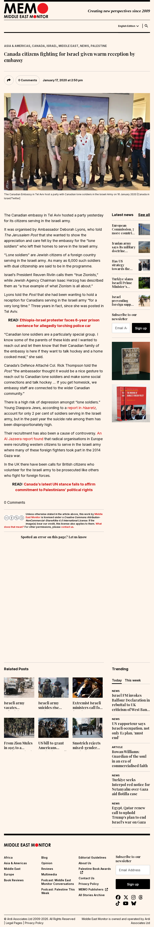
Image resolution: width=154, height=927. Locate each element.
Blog (44, 857)
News (84, 46)
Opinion (46, 863)
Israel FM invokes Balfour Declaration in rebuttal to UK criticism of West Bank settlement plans (131, 702)
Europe (9, 874)
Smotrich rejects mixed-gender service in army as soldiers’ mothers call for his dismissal (86, 746)
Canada (38, 46)
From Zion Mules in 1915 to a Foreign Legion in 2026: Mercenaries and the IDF (19, 746)
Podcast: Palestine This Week (58, 891)
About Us (85, 863)
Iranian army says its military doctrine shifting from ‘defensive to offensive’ (124, 247)
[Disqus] (54, 595)
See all (144, 215)
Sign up (141, 328)
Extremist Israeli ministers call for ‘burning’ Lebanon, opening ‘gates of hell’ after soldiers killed (88, 706)
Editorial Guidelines (92, 857)
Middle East (68, 46)
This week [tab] (133, 680)
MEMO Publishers (91, 889)
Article (117, 747)
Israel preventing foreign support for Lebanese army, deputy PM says (124, 301)
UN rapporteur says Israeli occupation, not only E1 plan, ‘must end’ (130, 730)
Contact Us (86, 878)
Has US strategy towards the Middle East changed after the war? (122, 265)
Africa (8, 857)
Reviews (47, 868)
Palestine (99, 46)
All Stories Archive (92, 895)
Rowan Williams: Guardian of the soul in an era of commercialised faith (130, 758)
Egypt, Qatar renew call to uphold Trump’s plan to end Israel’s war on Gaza (129, 815)
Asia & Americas (17, 46)
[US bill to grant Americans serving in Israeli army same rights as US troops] (53, 728)
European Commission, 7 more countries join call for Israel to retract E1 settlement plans (123, 229)
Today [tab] (117, 680)
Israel (52, 46)
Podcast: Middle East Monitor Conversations (57, 881)
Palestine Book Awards (95, 868)
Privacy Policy (89, 883)
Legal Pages (14, 923)
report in (82, 408)
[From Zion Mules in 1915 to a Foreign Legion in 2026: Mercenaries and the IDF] (19, 728)
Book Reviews (14, 880)
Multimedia (49, 874)
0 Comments (27, 80)
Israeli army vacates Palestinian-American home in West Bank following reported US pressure (17, 706)
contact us (67, 526)
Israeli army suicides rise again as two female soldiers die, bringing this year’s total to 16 (52, 706)
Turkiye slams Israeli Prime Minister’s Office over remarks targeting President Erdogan (122, 283)
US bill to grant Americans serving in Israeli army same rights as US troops (53, 746)
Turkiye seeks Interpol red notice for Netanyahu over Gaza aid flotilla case (131, 787)
